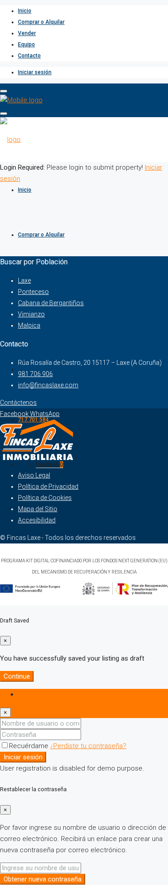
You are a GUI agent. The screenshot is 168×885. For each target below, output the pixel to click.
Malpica (29, 325)
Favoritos (49, 464)
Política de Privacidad (48, 486)
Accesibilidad (37, 520)
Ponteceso (33, 291)
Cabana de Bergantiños (51, 303)
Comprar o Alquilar (41, 22)
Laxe (24, 280)
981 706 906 (35, 373)
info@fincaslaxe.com (48, 385)
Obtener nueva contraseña (43, 879)
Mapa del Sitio (37, 509)
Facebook (15, 413)
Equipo (26, 44)
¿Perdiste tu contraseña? (88, 746)
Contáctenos (18, 402)
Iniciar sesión (35, 72)
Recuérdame (29, 746)
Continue (17, 676)
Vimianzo (31, 314)
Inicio (24, 11)
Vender (27, 33)
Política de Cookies (45, 497)
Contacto (29, 56)
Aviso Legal (34, 475)
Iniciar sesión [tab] (37, 694)
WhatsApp (45, 413)
